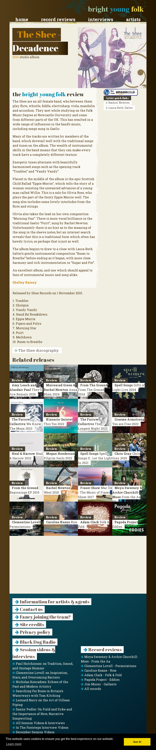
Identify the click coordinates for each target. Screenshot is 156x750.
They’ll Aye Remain (26, 389)
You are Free (128, 421)
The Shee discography (38, 350)
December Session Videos (34, 732)
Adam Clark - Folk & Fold (103, 675)
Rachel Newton (119, 102)
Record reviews (58, 19)
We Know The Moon (25, 423)
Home (21, 19)
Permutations (25, 524)
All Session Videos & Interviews (40, 723)
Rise (61, 522)
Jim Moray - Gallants (100, 684)
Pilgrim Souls (59, 456)
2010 (15, 57)
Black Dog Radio (37, 642)
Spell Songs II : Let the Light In (95, 458)
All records (92, 689)
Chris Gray (126, 456)
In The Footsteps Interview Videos (41, 727)
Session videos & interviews (33, 653)
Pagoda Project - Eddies (101, 680)
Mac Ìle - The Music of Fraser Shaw (95, 492)
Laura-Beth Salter (120, 108)
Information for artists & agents (54, 602)
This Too (58, 421)
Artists (133, 19)
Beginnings (24, 490)
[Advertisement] (78, 567)
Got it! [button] (137, 741)
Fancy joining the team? (45, 617)
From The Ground (92, 389)
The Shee (36, 34)
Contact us (31, 609)
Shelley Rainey (25, 282)
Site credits (31, 624)
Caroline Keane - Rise (100, 670)
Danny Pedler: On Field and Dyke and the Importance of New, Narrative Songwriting (42, 713)
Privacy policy (34, 632)
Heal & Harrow (26, 456)
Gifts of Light (128, 387)
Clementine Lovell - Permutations (110, 666)
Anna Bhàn (60, 389)
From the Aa (127, 494)
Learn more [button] (13, 744)
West (57, 490)
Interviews (100, 19)
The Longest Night (92, 423)
